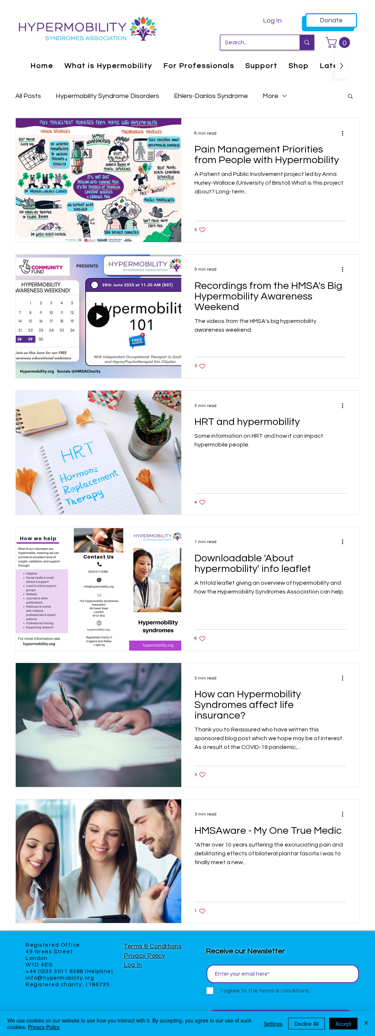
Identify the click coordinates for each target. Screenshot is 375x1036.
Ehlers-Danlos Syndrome (211, 96)
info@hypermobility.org (60, 978)
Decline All (306, 1023)
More (270, 96)
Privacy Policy (144, 956)
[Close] (366, 1023)
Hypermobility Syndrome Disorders (107, 96)
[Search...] (307, 42)
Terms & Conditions (153, 946)
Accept (343, 1023)
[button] (350, 97)
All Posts (28, 96)
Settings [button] (273, 1023)
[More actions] (345, 133)
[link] (339, 42)
